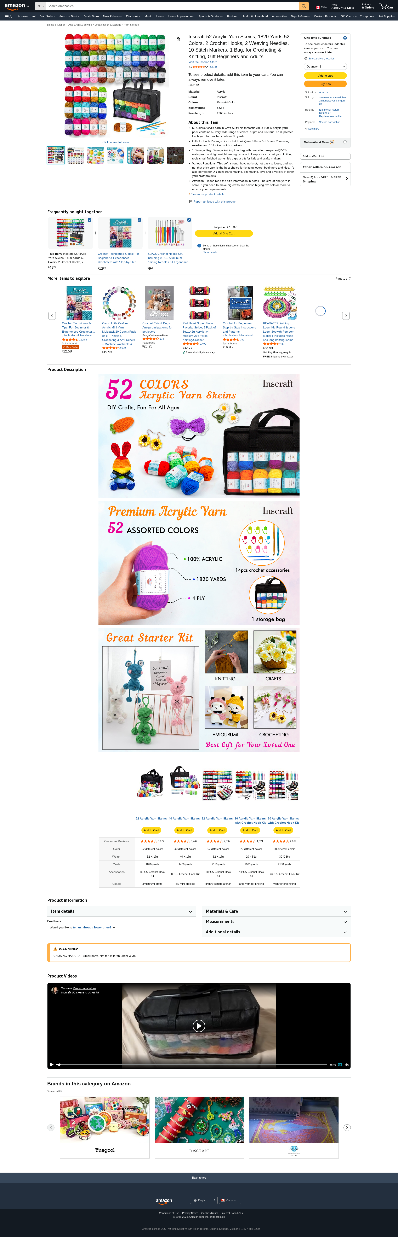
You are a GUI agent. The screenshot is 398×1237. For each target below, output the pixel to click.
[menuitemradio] (340, 1064)
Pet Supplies (387, 16)
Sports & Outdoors (211, 16)
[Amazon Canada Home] (164, 1202)
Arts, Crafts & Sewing (80, 24)
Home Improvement (181, 16)
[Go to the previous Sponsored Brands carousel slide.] (50, 1128)
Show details (210, 252)
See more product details (207, 194)
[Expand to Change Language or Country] (326, 7)
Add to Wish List (313, 156)
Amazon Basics (69, 16)
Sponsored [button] (53, 1091)
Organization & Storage (108, 24)
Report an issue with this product (214, 201)
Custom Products (325, 16)
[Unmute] (347, 1064)
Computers (367, 16)
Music (148, 16)
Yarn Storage (131, 24)
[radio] (55, 155)
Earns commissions (84, 988)
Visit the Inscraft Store (202, 62)
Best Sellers (47, 16)
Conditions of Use (169, 1213)
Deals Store (91, 16)
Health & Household (255, 16)
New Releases (112, 16)
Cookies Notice (209, 1213)
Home (160, 16)
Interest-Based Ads (232, 1213)
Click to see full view (115, 142)
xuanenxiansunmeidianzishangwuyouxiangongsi (332, 100)
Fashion (232, 16)
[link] (120, 232)
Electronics (133, 16)
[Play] (50, 1065)
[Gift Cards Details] (356, 16)
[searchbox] (172, 6)
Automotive (279, 16)
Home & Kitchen (56, 24)
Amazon (324, 92)
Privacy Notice (190, 1213)
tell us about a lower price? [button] (92, 927)
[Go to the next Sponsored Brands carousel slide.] (347, 1128)
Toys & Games (300, 16)
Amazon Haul (26, 16)
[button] (9, 16)
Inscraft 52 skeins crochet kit (80, 992)
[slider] (191, 1064)
